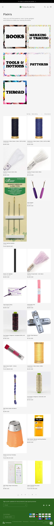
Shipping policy (48, 521)
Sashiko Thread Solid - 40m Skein (35, 273)
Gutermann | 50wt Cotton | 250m (35, 366)
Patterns (30, 78)
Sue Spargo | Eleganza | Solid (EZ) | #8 (36, 396)
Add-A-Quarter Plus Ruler (33, 485)
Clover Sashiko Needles (8, 243)
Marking (29, 50)
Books (5, 50)
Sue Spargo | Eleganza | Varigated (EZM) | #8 (14, 335)
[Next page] (35, 494)
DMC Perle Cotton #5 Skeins (10, 408)
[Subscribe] (25, 505)
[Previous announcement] (2, 1)
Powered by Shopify (18, 521)
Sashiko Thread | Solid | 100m (34, 171)
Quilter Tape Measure (32, 335)
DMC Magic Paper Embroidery (10, 485)
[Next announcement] (51, 1)
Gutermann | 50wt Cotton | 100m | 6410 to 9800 (38, 141)
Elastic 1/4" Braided (7, 273)
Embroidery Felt (31, 304)
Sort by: (28, 114)
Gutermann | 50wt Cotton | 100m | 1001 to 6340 (14, 141)
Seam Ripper (30, 202)
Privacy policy (32, 521)
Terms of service (40, 521)
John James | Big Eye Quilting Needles (36, 439)
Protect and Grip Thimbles (9, 454)
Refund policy (26, 521)
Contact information (47, 522)
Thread (5, 106)
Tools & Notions (8, 78)
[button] (2, 6)
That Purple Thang (7, 304)
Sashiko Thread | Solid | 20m (10, 171)
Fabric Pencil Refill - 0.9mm (10, 366)
